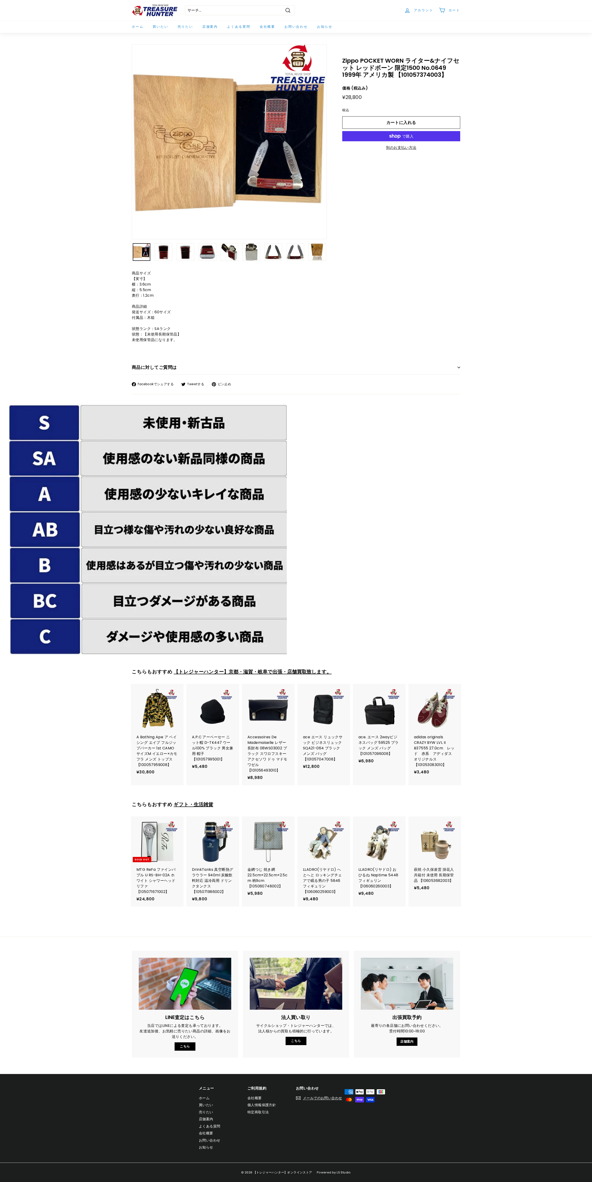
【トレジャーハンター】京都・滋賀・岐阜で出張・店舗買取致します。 (253, 671)
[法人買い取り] (296, 984)
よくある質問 (238, 26)
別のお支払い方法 (401, 147)
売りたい (185, 26)
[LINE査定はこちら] (185, 984)
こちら (185, 1046)
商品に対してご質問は (154, 367)
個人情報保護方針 (261, 1104)
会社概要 (267, 26)
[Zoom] (229, 142)
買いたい (160, 26)
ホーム (137, 26)
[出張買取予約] (407, 984)
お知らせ (325, 26)
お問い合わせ (296, 26)
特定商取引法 (258, 1112)
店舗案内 (210, 26)
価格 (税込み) (355, 88)
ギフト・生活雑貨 (193, 804)
